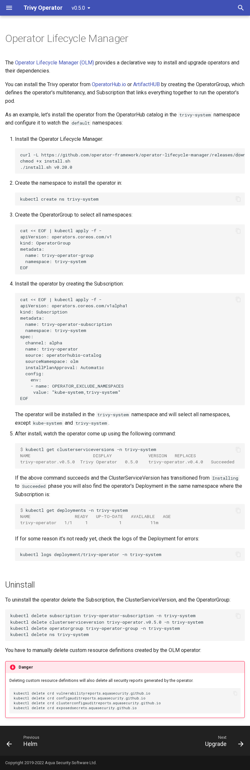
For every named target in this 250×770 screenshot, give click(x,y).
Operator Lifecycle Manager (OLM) (54, 63)
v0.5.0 (78, 8)
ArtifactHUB (146, 84)
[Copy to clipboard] (238, 155)
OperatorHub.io (109, 84)
